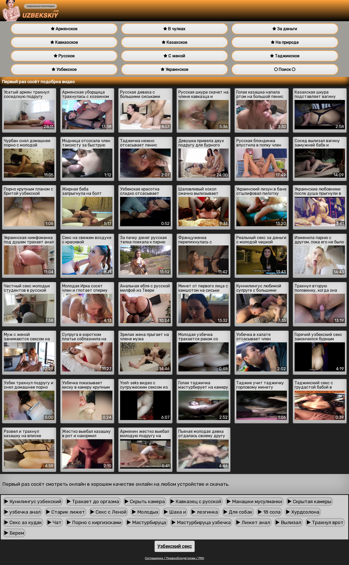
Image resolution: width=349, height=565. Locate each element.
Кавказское (66, 42)
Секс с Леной (110, 512)
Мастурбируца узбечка (203, 522)
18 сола (271, 512)
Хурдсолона (304, 512)
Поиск (285, 69)
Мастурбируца (148, 522)
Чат (56, 522)
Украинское (176, 69)
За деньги (286, 28)
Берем (16, 533)
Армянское (66, 28)
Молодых (147, 512)
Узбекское (66, 69)
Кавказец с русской (197, 501)
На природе (287, 42)
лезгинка (206, 512)
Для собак (239, 512)
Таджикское (286, 55)
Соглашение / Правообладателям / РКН (174, 558)
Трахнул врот (327, 522)
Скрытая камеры (311, 501)
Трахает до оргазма (95, 501)
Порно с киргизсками (96, 522)
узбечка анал (24, 512)
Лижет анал (255, 522)
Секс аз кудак (25, 522)
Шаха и (177, 512)
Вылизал (290, 522)
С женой (176, 55)
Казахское (176, 42)
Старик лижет (67, 512)
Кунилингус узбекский (34, 501)
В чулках (176, 28)
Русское (66, 55)
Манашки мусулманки (256, 501)
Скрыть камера (147, 501)
